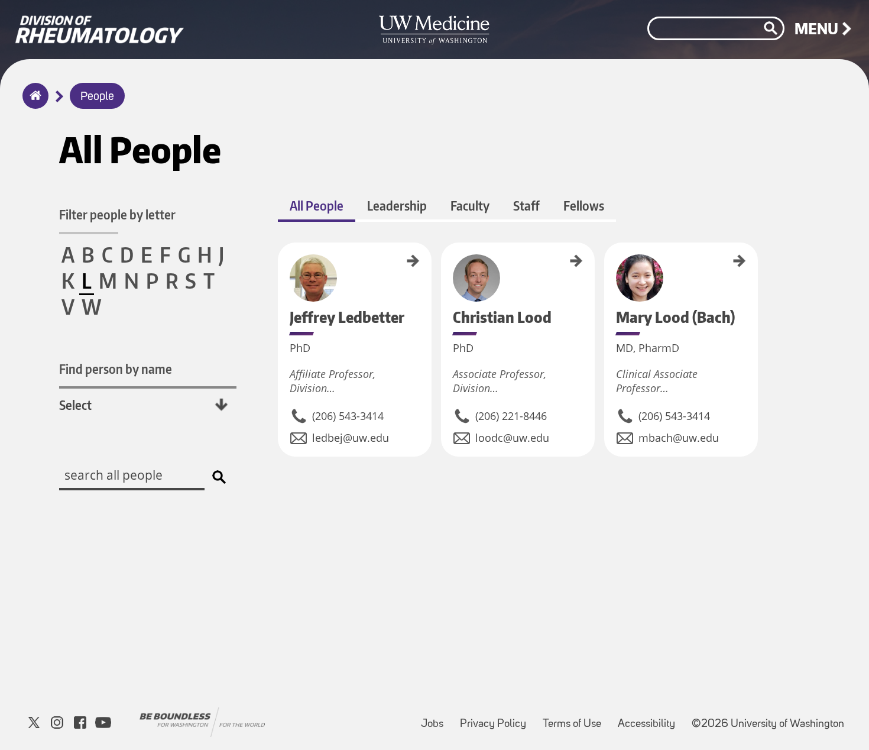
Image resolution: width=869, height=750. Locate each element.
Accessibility (650, 718)
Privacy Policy (496, 718)
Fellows (583, 206)
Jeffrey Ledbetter (282, 266)
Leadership (397, 206)
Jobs (435, 718)
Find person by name (115, 369)
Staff (526, 206)
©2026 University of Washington (768, 724)
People (97, 97)
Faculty (469, 206)
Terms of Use (575, 718)
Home (32, 103)
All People (316, 206)
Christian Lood (445, 263)
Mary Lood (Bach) (608, 267)
